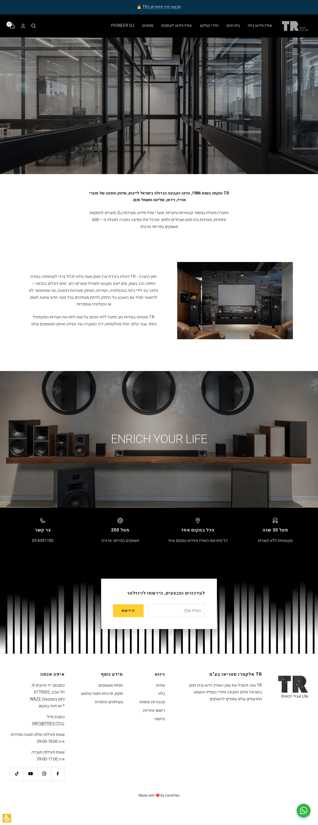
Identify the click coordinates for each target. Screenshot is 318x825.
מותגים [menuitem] (147, 26)
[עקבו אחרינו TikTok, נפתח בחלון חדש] (17, 774)
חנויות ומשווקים (110, 685)
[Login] (23, 26)
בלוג (161, 694)
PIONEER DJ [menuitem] (122, 26)
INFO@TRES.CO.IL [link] (48, 724)
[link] (58, 774)
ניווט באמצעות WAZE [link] (47, 699)
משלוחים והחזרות (109, 702)
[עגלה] (12, 26)
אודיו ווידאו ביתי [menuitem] (260, 26)
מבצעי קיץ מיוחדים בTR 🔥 (159, 7)
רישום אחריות (154, 710)
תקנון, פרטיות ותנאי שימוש (102, 694)
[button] (6, 818)
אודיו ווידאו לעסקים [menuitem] (176, 26)
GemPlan (172, 795)
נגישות (160, 719)
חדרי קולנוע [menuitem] (209, 26)
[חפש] (33, 26)
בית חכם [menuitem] (233, 26)
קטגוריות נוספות (152, 702)
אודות (160, 685)
